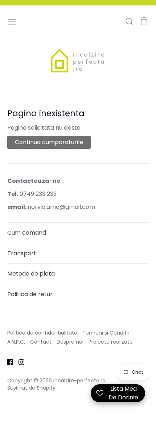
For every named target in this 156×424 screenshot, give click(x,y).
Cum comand (26, 232)
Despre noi (70, 341)
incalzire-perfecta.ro (79, 380)
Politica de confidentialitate (42, 332)
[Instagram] (18, 362)
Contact (41, 341)
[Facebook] (7, 362)
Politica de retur (30, 294)
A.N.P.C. (16, 341)
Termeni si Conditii (105, 332)
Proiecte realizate (111, 341)
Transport (21, 253)
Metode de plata (31, 273)
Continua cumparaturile (49, 142)
